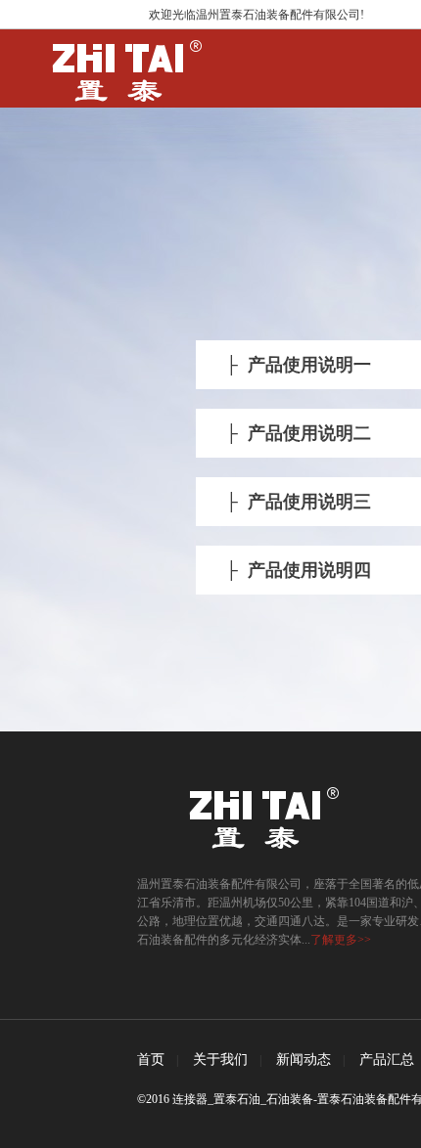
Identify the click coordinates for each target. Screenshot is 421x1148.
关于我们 (220, 1059)
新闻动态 (303, 1059)
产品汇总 (386, 1059)
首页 (150, 1059)
